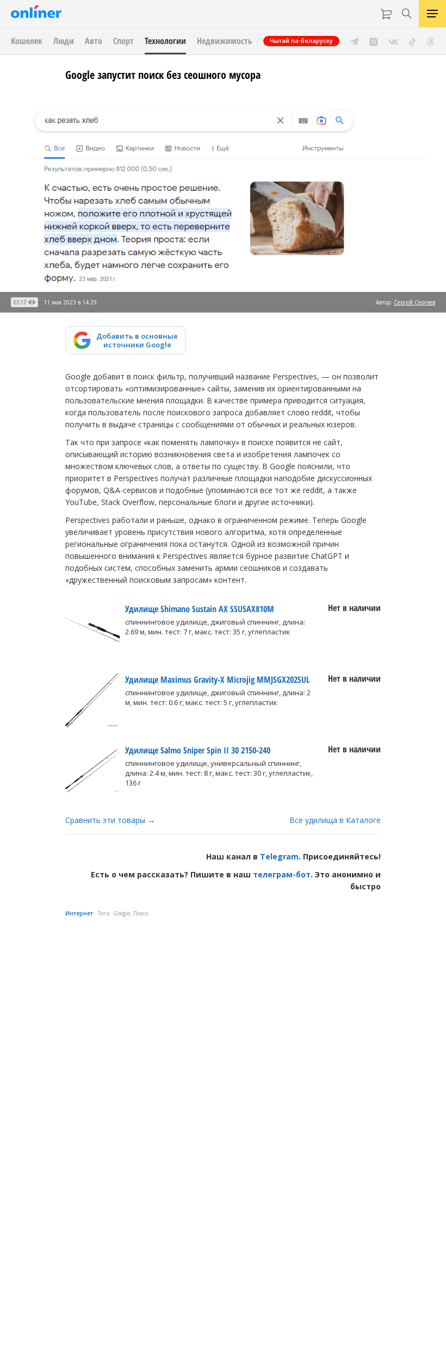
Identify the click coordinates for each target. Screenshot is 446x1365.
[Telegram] (354, 40)
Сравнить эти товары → (110, 820)
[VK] (393, 40)
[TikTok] (412, 40)
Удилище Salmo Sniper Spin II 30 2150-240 (197, 750)
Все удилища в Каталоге (335, 820)
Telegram (279, 856)
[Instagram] (373, 40)
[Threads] (430, 40)
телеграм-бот (282, 874)
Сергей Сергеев (414, 302)
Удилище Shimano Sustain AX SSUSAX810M (199, 609)
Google (121, 913)
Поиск (140, 913)
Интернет (79, 913)
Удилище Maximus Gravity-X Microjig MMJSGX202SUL (217, 679)
